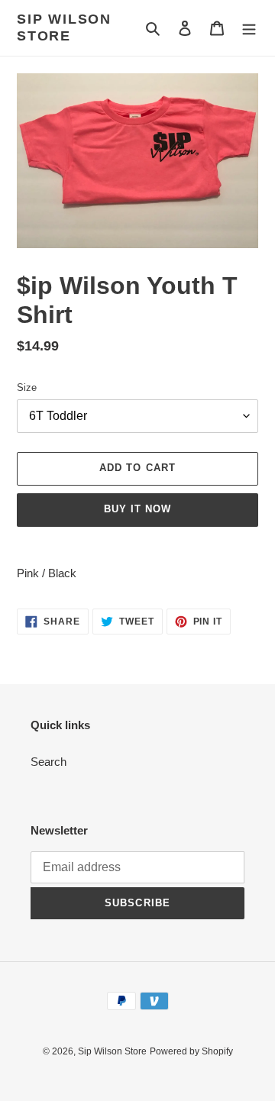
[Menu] (249, 27)
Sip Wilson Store (64, 27)
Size (27, 387)
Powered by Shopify (191, 1051)
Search (48, 761)
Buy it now (137, 509)
